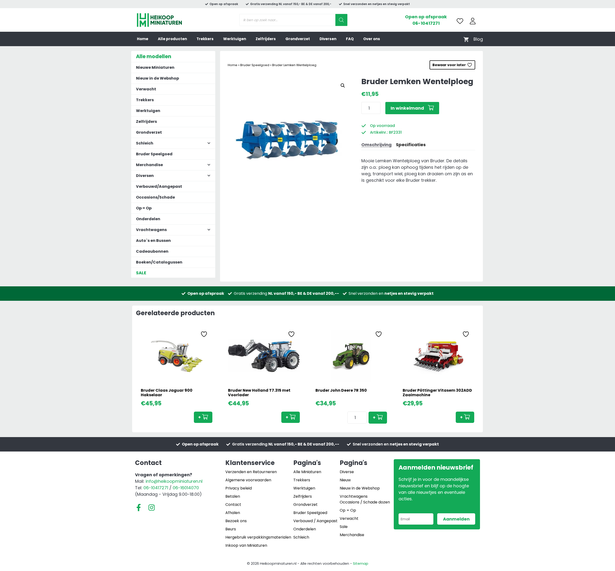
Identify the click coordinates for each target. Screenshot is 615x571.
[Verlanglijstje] (460, 21)
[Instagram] (151, 507)
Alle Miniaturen (307, 472)
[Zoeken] (341, 20)
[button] (342, 85)
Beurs (230, 529)
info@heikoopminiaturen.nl (174, 481)
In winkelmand (407, 108)
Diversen (328, 38)
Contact (233, 504)
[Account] (472, 21)
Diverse (347, 472)
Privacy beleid (238, 488)
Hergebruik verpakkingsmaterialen (258, 537)
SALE (141, 273)
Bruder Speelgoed (254, 65)
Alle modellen (153, 56)
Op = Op (144, 208)
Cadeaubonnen (152, 251)
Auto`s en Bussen (153, 240)
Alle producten (172, 38)
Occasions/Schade (155, 197)
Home (142, 38)
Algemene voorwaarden (248, 480)
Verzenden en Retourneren (251, 472)
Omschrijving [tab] (376, 145)
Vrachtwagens (354, 496)
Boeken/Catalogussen (159, 262)
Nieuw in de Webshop (157, 78)
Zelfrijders (266, 38)
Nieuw (345, 480)
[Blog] (478, 39)
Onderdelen (148, 219)
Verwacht (146, 89)
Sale (344, 526)
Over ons (371, 38)
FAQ (350, 38)
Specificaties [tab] (411, 145)
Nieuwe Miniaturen (155, 67)
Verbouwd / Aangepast (315, 521)
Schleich (301, 537)
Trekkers (205, 38)
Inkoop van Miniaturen (246, 545)
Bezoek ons (236, 521)
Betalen (232, 496)
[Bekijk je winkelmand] (466, 39)
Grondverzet (297, 38)
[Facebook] (138, 507)
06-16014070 (186, 488)
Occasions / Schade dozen (365, 502)
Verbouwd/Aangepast (159, 186)
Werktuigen (234, 38)
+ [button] (199, 417)
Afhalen (232, 512)
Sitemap (360, 563)
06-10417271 (426, 23)
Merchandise (352, 535)
